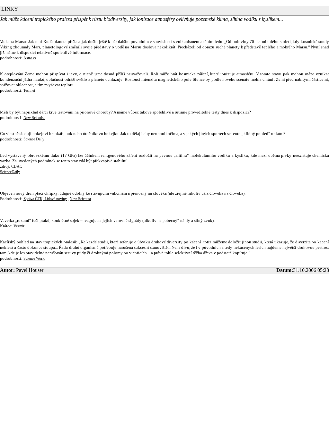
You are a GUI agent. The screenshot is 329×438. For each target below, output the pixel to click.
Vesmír (18, 226)
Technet (29, 90)
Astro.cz (29, 58)
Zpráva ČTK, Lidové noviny (45, 199)
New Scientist (34, 117)
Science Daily (33, 139)
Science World (34, 258)
